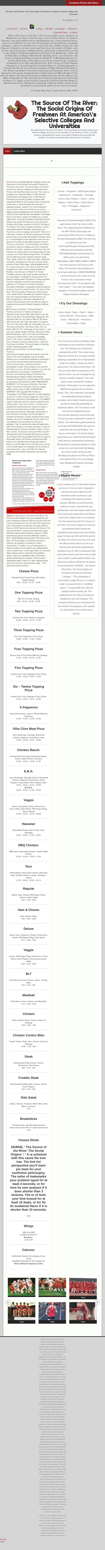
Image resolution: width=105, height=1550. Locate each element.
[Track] (83, 1287)
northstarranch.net (48, 1506)
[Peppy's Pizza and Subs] (17, 110)
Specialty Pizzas (13, 314)
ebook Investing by (46, 1422)
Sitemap (3, 1539)
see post (58, 1499)
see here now (43, 1449)
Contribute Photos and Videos (83, 3)
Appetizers (10, 516)
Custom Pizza (12, 182)
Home (7, 151)
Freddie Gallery (19, 151)
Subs (8, 354)
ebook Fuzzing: (51, 1362)
